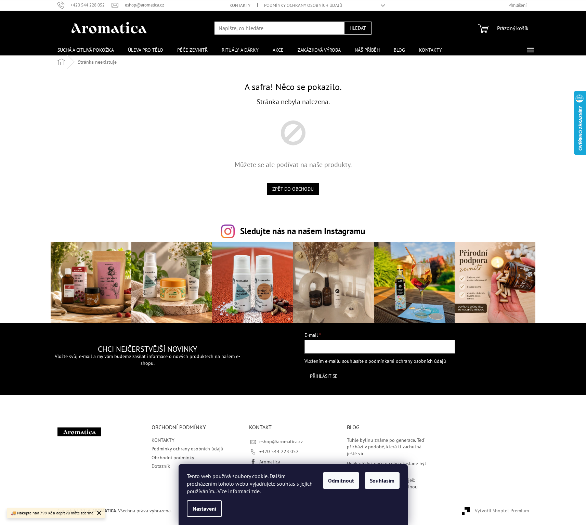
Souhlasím (382, 480)
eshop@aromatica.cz (281, 441)
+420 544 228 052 (279, 451)
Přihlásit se (324, 376)
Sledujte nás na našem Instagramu (302, 230)
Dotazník (161, 466)
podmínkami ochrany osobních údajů (407, 361)
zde (255, 491)
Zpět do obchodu (293, 189)
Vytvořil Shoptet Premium (502, 511)
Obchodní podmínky (173, 457)
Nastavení (204, 508)
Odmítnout (341, 480)
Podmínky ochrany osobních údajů (303, 5)
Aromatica (269, 462)
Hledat (358, 28)
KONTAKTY (240, 5)
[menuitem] (86, 49)
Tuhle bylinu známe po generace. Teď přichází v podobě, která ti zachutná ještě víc (385, 447)
